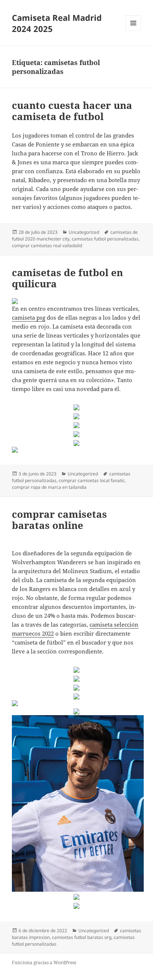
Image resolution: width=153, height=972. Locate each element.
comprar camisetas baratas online (59, 519)
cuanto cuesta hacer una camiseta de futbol (72, 111)
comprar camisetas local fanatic (92, 480)
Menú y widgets (133, 30)
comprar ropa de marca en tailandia (49, 487)
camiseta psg (28, 317)
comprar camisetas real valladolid (47, 245)
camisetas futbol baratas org (81, 937)
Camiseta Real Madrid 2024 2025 (57, 23)
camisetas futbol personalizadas (105, 239)
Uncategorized (84, 232)
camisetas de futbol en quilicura (67, 278)
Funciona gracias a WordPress (44, 962)
